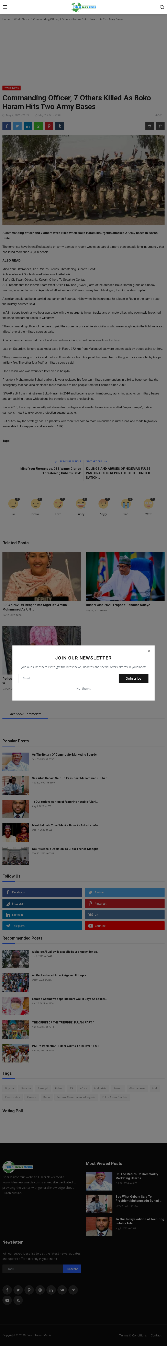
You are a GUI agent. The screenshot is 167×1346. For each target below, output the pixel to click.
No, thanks (83, 688)
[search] (162, 7)
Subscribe (133, 678)
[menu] (5, 7)
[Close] (149, 651)
